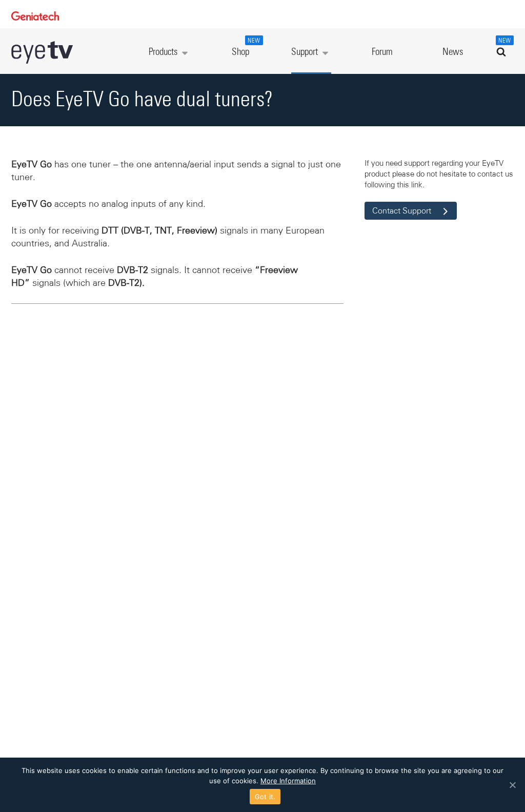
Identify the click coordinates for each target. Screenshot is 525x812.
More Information (288, 781)
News (452, 52)
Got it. (265, 796)
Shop (246, 47)
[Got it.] (512, 785)
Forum (382, 52)
